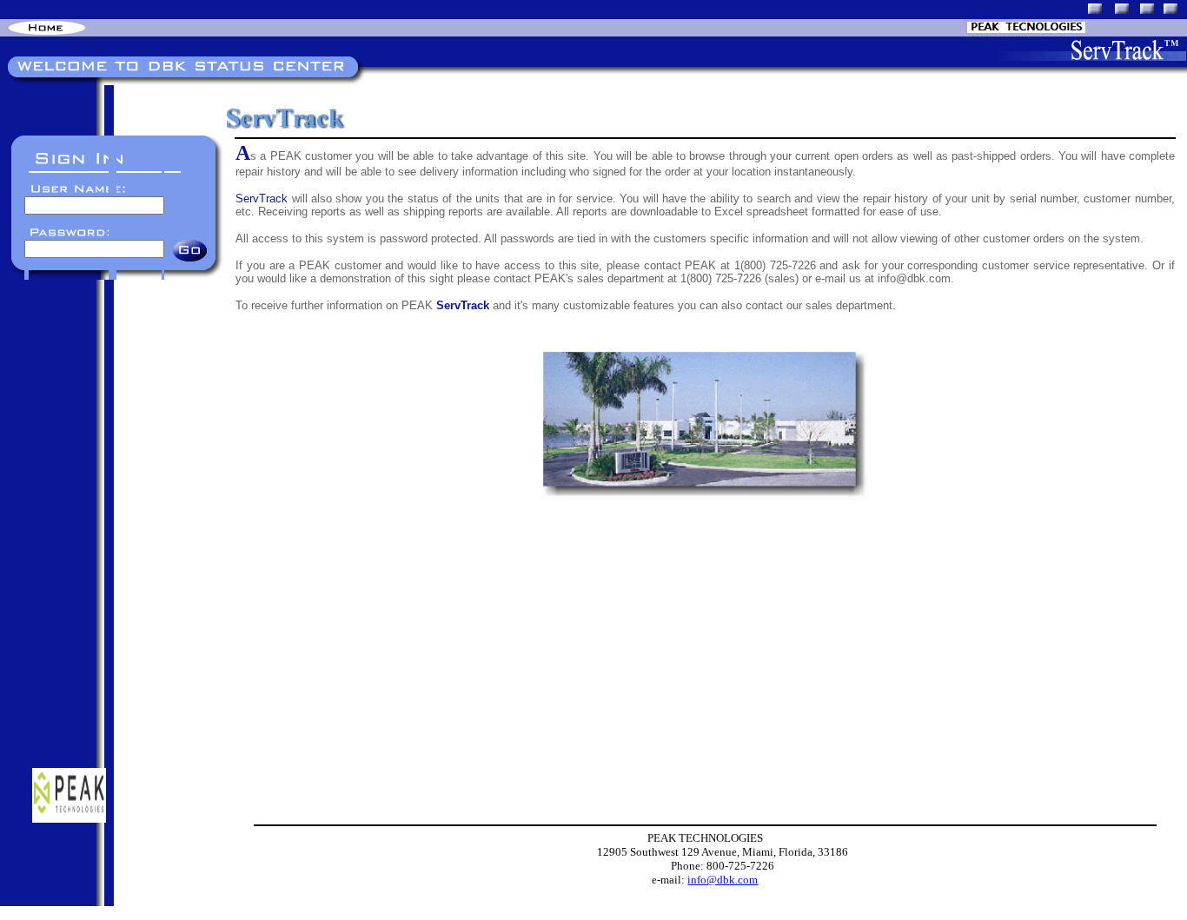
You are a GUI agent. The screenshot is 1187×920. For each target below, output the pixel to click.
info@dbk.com (722, 879)
